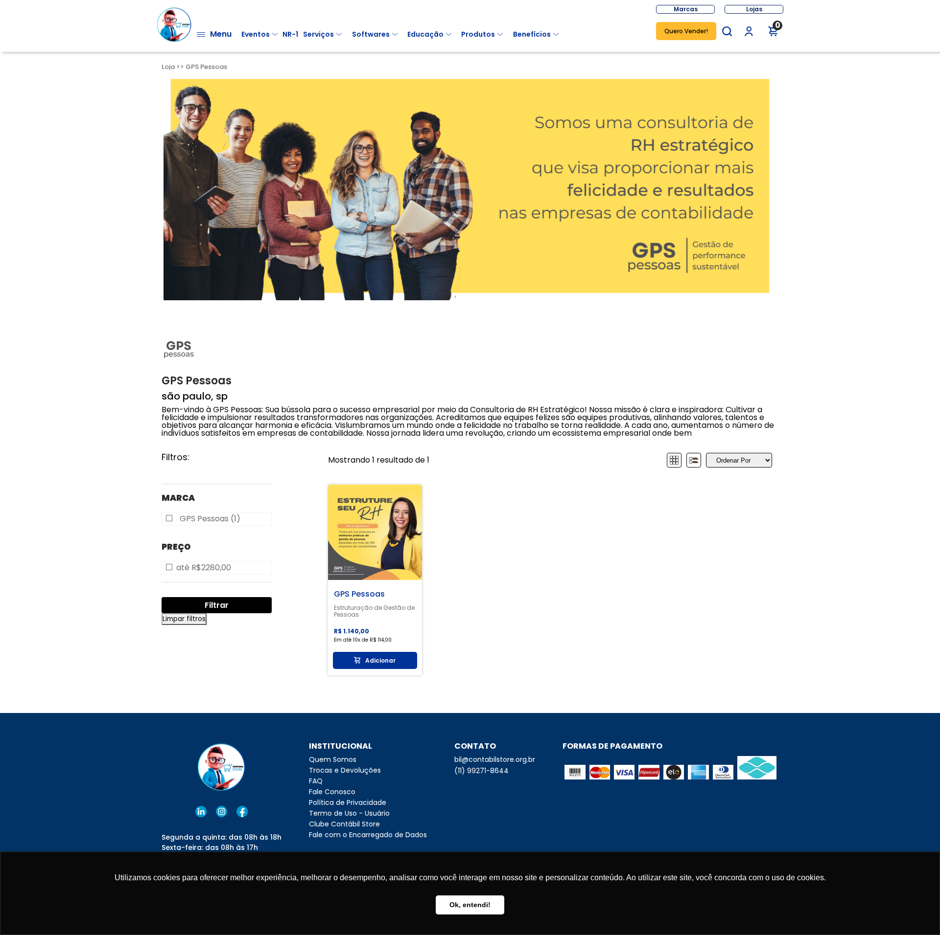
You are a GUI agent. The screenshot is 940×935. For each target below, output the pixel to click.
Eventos (255, 34)
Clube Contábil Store (344, 824)
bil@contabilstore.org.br (494, 759)
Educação (425, 34)
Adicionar (380, 660)
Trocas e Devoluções (345, 770)
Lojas (754, 9)
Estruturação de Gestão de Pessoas (374, 611)
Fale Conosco (332, 792)
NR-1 (290, 34)
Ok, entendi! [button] (470, 905)
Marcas (686, 9)
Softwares (371, 34)
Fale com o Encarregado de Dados (368, 835)
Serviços (318, 34)
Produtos (478, 34)
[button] (727, 31)
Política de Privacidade (347, 802)
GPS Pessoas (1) (210, 519)
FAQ (316, 781)
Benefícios (532, 34)
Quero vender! (686, 31)
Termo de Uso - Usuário (349, 813)
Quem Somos (332, 759)
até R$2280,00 (203, 568)
